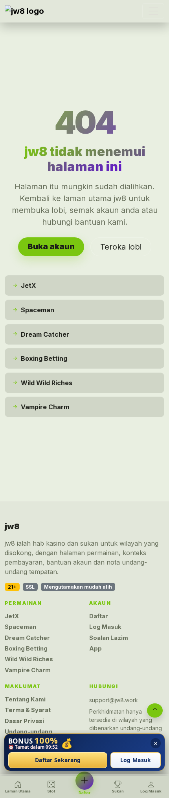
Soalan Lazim (108, 637)
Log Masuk (105, 626)
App (95, 648)
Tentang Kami (25, 699)
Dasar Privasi (24, 721)
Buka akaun (51, 246)
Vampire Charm (28, 670)
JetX (12, 616)
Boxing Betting (26, 648)
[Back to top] (155, 710)
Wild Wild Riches (29, 659)
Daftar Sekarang (58, 760)
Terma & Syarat (28, 710)
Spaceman (20, 626)
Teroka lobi (120, 247)
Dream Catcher (27, 637)
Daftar (98, 616)
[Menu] (153, 11)
